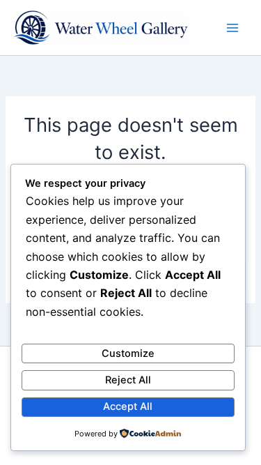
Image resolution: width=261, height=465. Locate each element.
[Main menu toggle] (232, 28)
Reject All (128, 380)
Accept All (127, 406)
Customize (128, 353)
